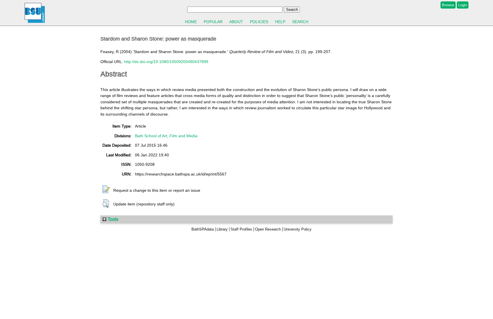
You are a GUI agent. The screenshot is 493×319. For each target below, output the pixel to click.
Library (222, 229)
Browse (448, 5)
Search (300, 21)
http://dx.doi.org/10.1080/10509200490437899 (166, 61)
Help (280, 21)
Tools (112, 219)
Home (191, 21)
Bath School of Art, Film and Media (166, 136)
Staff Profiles (241, 229)
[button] (106, 189)
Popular (213, 21)
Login (462, 5)
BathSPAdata (202, 229)
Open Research (268, 229)
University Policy (298, 229)
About (236, 21)
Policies (259, 21)
